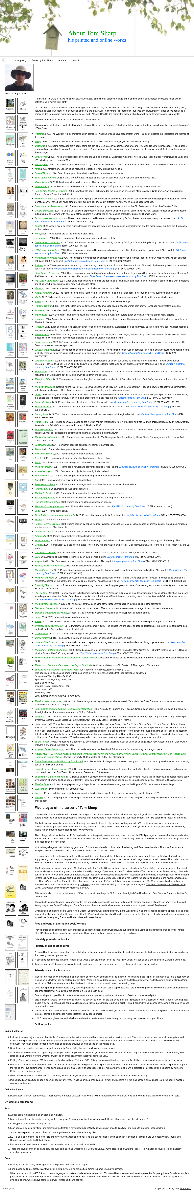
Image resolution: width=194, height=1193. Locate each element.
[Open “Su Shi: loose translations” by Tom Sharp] (11, 235)
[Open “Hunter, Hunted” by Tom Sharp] (23, 601)
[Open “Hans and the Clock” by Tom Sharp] (11, 862)
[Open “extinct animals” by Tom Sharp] (11, 705)
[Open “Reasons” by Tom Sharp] (11, 392)
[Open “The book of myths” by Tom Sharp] (11, 618)
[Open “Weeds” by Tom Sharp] (11, 671)
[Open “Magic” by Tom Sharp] (11, 339)
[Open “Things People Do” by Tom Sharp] (11, 758)
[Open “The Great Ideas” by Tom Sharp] (11, 880)
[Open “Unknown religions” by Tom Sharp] (11, 427)
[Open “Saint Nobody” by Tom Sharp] (23, 252)
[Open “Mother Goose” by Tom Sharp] (11, 182)
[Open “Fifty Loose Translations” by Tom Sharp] (23, 304)
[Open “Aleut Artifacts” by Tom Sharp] (23, 653)
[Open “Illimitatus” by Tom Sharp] (23, 357)
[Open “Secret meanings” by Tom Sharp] (11, 409)
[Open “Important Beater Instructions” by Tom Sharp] (10, 950)
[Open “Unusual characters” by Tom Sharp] (23, 409)
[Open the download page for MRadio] (10, 1019)
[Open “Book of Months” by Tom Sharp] (11, 165)
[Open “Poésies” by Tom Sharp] (23, 287)
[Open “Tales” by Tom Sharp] (23, 148)
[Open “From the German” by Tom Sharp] (11, 357)
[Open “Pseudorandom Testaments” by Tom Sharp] (11, 217)
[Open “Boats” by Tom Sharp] (11, 653)
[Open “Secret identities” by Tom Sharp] (23, 461)
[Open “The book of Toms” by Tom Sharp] (23, 200)
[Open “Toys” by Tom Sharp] (23, 583)
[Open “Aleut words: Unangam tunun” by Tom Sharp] (23, 636)
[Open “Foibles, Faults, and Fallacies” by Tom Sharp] (23, 740)
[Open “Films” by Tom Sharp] (11, 252)
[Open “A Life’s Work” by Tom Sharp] (11, 845)
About (61, 60)
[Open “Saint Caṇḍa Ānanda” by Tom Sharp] (23, 165)
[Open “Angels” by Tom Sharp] (23, 235)
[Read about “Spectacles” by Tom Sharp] (11, 897)
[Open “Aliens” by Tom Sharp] (11, 531)
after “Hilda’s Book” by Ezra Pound (59, 761)
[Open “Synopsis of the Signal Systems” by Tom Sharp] (23, 967)
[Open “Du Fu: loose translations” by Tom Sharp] (11, 270)
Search (76, 60)
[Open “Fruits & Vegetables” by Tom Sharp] (23, 618)
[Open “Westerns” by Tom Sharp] (11, 113)
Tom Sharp (185, 1188)
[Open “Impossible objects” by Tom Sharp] (23, 566)
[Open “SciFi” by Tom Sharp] (23, 723)
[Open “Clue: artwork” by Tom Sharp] (11, 1002)
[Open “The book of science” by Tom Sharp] (23, 444)
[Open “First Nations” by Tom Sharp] (23, 775)
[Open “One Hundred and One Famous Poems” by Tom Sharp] (11, 915)
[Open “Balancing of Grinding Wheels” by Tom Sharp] (11, 984)
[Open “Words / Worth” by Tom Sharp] (11, 496)
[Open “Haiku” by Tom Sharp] (23, 339)
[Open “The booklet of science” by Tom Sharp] (11, 793)
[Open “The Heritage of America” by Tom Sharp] (11, 514)
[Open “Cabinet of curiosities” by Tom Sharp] (11, 723)
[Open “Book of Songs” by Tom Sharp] (23, 182)
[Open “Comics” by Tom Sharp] (23, 705)
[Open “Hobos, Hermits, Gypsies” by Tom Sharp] (23, 671)
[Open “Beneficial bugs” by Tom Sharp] (23, 514)
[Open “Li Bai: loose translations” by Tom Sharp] (23, 270)
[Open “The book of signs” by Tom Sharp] (11, 566)
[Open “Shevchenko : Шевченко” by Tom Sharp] (11, 304)
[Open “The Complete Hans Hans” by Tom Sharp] (23, 897)
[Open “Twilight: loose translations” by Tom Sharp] (11, 287)
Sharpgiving (20, 60)
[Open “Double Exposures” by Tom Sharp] (23, 217)
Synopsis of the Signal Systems (50, 769)
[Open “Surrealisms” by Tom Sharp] (23, 427)
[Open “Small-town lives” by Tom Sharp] (11, 479)
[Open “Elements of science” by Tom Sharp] (23, 793)
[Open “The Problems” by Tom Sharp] (24, 984)
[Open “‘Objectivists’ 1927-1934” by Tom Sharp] (22, 950)
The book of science (151, 871)
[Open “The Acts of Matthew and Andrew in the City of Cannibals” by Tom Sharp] (23, 880)
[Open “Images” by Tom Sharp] (11, 740)
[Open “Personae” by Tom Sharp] (23, 915)
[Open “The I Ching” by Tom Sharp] (24, 862)
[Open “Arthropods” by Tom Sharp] (23, 688)
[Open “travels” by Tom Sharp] (11, 828)
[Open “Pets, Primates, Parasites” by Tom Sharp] (11, 636)
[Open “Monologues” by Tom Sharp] (11, 148)
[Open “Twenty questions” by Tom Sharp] (23, 496)
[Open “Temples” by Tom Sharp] (11, 549)
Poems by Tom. (53, 881)
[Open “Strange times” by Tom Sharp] (11, 583)
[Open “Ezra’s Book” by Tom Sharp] (11, 967)
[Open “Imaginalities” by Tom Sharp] (11, 374)
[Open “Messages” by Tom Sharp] (11, 130)
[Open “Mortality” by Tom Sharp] (11, 322)
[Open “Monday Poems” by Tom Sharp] (23, 845)
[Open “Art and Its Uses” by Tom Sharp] (11, 688)
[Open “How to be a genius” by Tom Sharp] (23, 531)
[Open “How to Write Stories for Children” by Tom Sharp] (11, 200)
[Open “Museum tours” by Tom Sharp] (23, 392)
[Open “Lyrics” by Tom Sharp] (23, 810)
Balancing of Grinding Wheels (50, 776)
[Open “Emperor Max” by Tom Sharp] (23, 130)
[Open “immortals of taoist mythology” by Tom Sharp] (23, 828)
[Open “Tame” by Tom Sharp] (23, 549)
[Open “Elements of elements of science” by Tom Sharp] (11, 810)
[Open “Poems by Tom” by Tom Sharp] (11, 775)
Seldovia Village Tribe (118, 98)
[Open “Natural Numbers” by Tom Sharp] (23, 322)
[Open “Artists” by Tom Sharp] (11, 461)
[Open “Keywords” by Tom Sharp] (23, 374)
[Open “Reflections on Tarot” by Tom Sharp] (11, 601)
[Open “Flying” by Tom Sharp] (23, 113)
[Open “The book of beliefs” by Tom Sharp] (23, 758)
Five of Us (61, 862)
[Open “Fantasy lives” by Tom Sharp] (23, 479)
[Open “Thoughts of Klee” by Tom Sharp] (11, 444)
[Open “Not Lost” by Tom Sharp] (23, 1002)
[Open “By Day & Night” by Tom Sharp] (23, 932)
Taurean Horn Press (96, 669)
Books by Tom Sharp (42, 60)
